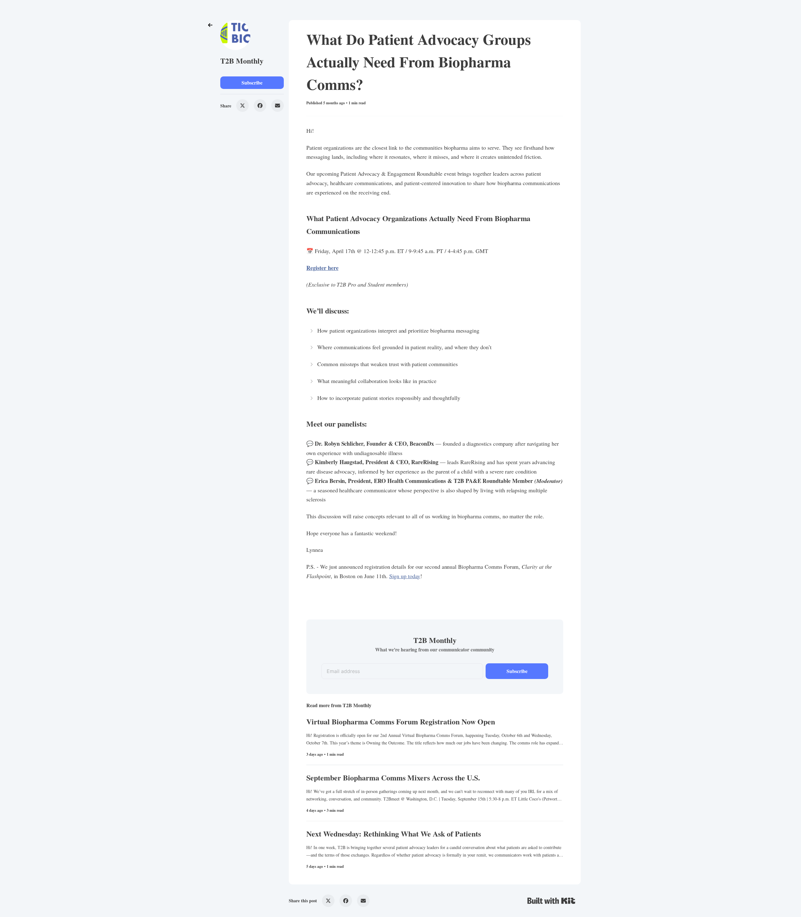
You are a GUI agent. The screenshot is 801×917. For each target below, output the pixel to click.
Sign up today (404, 576)
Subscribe (252, 82)
